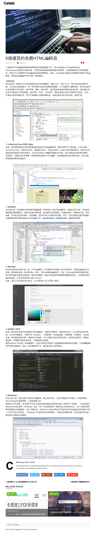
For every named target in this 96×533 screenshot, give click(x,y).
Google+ (48, 474)
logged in (18, 529)
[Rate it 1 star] (81, 63)
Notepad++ (12, 395)
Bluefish (11, 81)
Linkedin (61, 474)
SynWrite (12, 207)
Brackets (12, 267)
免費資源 (22, 63)
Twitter (36, 474)
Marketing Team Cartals (25, 462)
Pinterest (74, 474)
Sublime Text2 (14, 329)
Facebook (23, 474)
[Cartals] (9, 3)
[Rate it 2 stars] (83, 63)
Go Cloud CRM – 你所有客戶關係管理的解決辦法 (26, 514)
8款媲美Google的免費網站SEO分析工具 (22, 482)
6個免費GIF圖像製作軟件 (80, 482)
